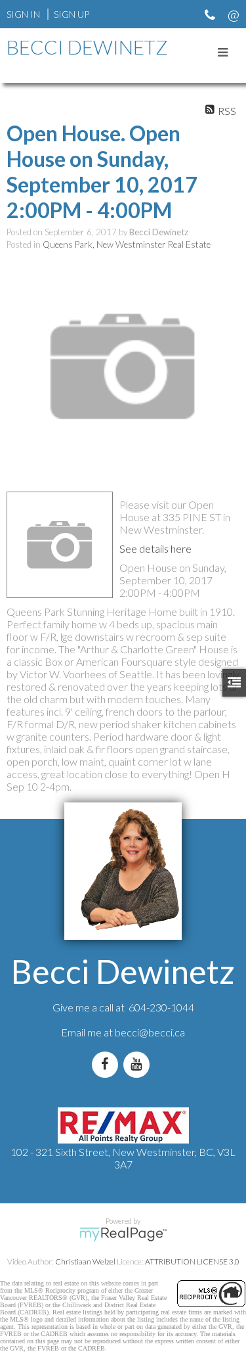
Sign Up (71, 14)
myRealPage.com (123, 1234)
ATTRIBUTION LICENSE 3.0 (192, 1261)
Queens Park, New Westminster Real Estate (127, 244)
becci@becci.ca (150, 1032)
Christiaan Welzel (85, 1261)
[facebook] (107, 1064)
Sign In (23, 14)
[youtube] (139, 1064)
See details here (155, 548)
